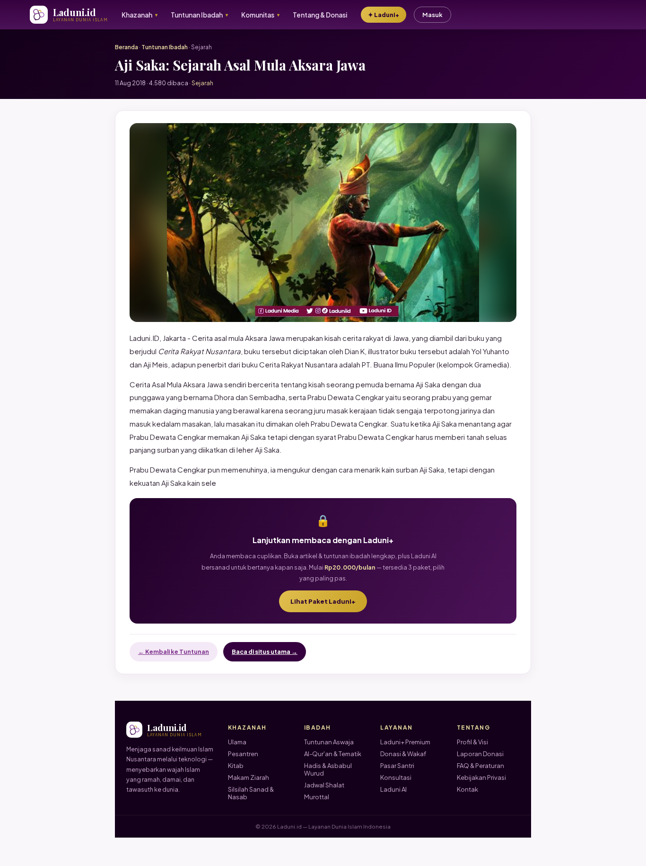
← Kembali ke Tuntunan (173, 651)
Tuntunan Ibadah (164, 47)
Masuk (432, 14)
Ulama (237, 742)
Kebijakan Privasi (481, 777)
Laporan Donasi (480, 754)
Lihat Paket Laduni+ (323, 601)
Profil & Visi (472, 742)
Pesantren (243, 754)
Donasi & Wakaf (403, 754)
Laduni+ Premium (405, 742)
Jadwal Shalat (324, 785)
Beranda (126, 47)
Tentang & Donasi (320, 15)
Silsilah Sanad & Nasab (251, 793)
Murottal (316, 797)
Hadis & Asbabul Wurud (328, 769)
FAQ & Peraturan (480, 765)
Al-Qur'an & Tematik (332, 754)
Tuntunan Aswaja (329, 742)
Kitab (236, 765)
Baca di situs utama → (264, 651)
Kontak (467, 789)
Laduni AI (393, 789)
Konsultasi (395, 777)
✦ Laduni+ (383, 14)
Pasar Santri (397, 765)
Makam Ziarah (248, 777)
